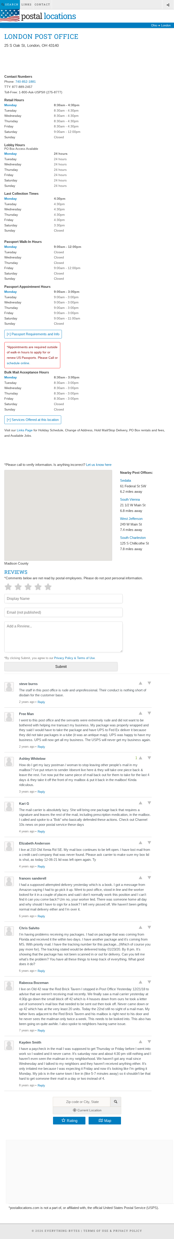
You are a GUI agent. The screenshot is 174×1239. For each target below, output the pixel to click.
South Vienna (130, 499)
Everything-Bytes (62, 1230)
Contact (42, 4)
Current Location (89, 1110)
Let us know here (98, 465)
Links (27, 4)
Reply (41, 702)
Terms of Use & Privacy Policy (112, 1230)
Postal (47, 15)
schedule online (18, 363)
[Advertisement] (86, 61)
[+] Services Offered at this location (33, 420)
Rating (72, 1121)
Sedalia (125, 480)
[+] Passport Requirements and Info (33, 334)
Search (11, 4)
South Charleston (133, 538)
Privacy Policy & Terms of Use (74, 658)
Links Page (25, 430)
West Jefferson (131, 519)
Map (107, 1121)
